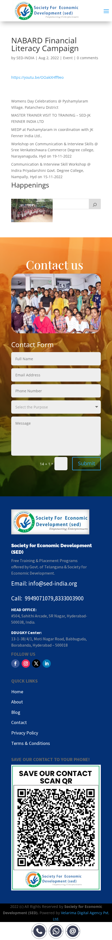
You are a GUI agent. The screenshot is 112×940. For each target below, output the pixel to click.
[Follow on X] (36, 663)
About (17, 702)
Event (68, 57)
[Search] (95, 204)
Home (17, 692)
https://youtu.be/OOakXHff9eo (37, 77)
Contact (19, 722)
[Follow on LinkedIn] (46, 663)
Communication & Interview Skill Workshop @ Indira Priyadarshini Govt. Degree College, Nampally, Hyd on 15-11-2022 (51, 170)
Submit (86, 463)
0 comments (87, 57)
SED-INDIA (25, 57)
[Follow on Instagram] (26, 663)
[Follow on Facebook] (15, 663)
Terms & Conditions (30, 743)
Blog (15, 712)
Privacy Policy (24, 733)
